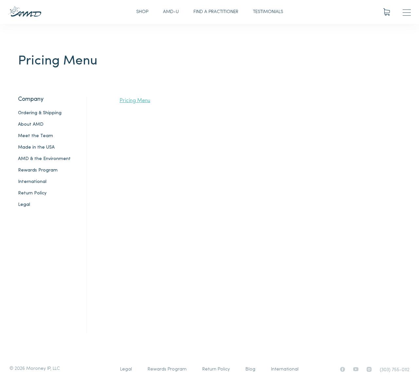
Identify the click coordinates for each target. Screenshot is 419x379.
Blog (250, 369)
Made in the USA (36, 147)
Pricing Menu (134, 100)
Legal (24, 204)
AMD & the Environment (44, 158)
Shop (142, 11)
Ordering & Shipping (40, 113)
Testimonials (268, 11)
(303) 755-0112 (395, 370)
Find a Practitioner (215, 11)
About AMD (31, 124)
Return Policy (32, 193)
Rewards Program (38, 170)
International (32, 181)
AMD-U (171, 11)
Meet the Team (35, 136)
